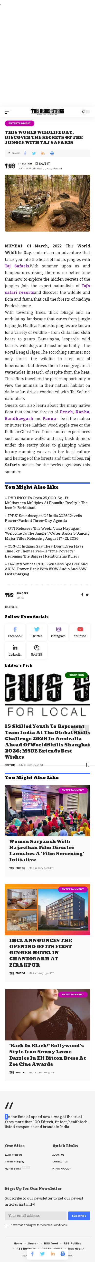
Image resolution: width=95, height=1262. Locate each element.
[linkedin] (15, 650)
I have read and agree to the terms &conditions (38, 1225)
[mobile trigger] (9, 112)
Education (76, 675)
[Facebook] (82, 595)
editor (27, 163)
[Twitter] (37, 632)
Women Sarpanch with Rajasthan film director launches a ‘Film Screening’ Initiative (46, 851)
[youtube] (80, 632)
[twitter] (87, 595)
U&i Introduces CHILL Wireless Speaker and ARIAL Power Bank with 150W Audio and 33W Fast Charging (46, 569)
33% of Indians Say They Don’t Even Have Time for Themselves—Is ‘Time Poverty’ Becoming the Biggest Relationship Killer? (44, 551)
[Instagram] (58, 632)
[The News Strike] (47, 111)
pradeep (22, 593)
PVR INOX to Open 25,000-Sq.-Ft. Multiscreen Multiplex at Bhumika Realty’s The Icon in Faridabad (46, 503)
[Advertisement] (47, 56)
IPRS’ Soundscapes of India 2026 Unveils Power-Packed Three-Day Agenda (43, 518)
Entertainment (20, 123)
